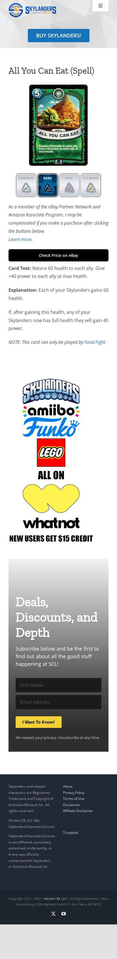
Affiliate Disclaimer (78, 810)
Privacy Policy (73, 792)
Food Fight (94, 342)
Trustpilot (70, 832)
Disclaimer (71, 804)
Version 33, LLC (55, 898)
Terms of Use (73, 798)
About (67, 786)
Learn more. (21, 239)
